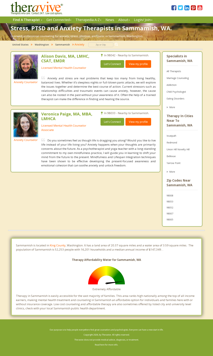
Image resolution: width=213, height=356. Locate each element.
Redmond (172, 142)
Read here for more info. (106, 344)
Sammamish (62, 44)
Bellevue (171, 156)
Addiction (172, 84)
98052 (170, 207)
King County (58, 245)
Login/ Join (142, 19)
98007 (170, 213)
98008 (170, 195)
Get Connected (58, 19)
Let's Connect (112, 64)
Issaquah (171, 135)
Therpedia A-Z (88, 19)
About (123, 19)
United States (20, 44)
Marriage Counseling (178, 78)
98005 (170, 219)
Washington (42, 44)
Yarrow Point (174, 163)
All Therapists (174, 71)
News (110, 19)
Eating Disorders (175, 98)
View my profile (138, 64)
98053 (170, 201)
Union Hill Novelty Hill (178, 149)
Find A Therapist (27, 19)
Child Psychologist (176, 91)
